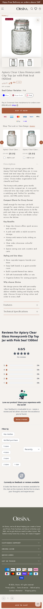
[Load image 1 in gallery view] (13, 62)
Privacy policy (10, 588)
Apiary (32, 126)
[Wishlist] (35, 9)
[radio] (6, 95)
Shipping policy (30, 591)
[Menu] (2, 9)
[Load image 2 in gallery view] (21, 62)
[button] (31, 9)
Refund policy (35, 588)
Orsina (17, 585)
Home (4, 15)
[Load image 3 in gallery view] (30, 62)
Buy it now (21, 111)
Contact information (16, 591)
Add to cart (11, 158)
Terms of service (22, 588)
